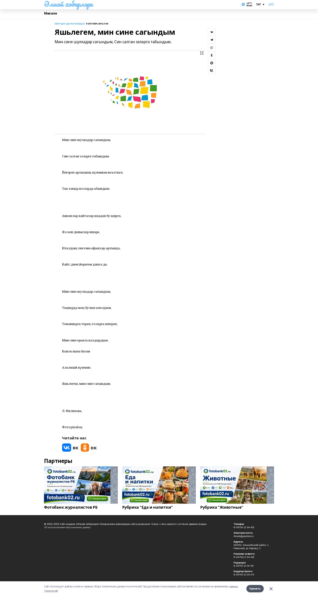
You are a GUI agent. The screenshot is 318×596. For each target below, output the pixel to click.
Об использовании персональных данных (67, 527)
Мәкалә (50, 13)
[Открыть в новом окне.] (70, 447)
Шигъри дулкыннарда (69, 23)
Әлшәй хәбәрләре (68, 4)
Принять (255, 588)
